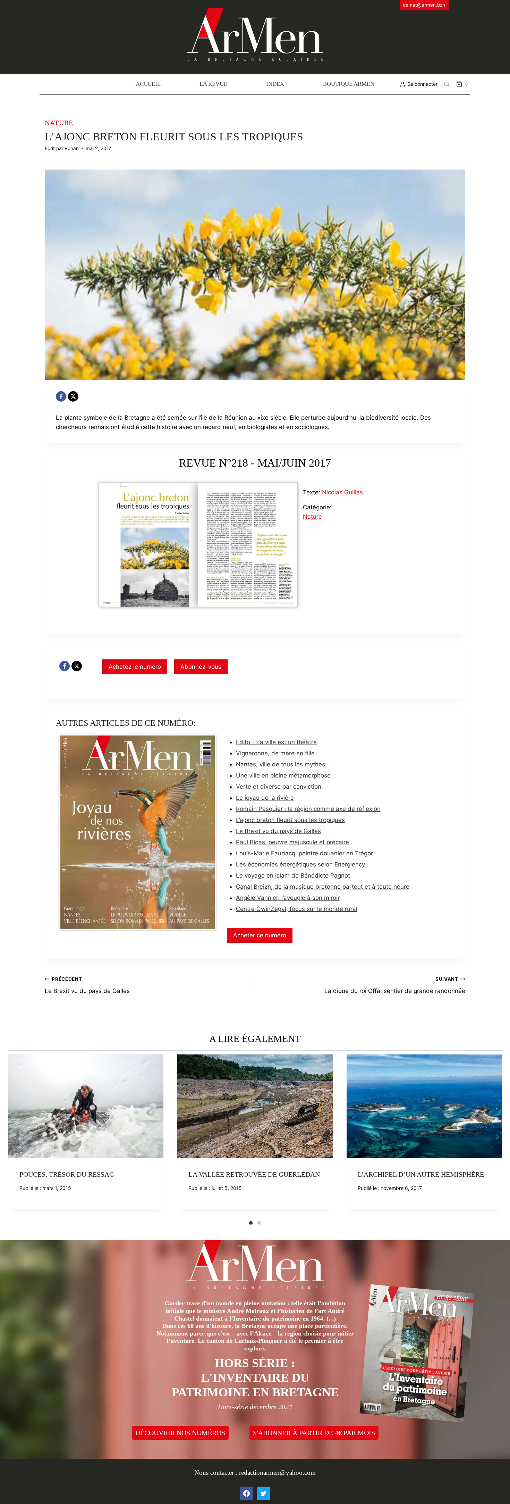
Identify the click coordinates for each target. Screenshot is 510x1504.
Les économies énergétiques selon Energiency (300, 864)
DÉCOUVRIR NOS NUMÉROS (180, 1433)
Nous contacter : (216, 1472)
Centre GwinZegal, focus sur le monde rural (296, 908)
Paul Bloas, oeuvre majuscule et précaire (292, 842)
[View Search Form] (447, 84)
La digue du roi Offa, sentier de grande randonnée (394, 985)
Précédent (13, 1136)
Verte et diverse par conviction (278, 786)
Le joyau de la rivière (265, 797)
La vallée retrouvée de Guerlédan (254, 1174)
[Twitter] (263, 1493)
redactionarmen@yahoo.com (277, 1472)
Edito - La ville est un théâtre (276, 742)
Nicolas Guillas (342, 492)
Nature (59, 122)
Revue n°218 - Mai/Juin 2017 (255, 463)
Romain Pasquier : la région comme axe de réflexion (308, 808)
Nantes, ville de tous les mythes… (283, 764)
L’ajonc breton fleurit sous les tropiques (290, 819)
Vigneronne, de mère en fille (275, 753)
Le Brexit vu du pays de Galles (278, 831)
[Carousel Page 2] (259, 1223)
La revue (213, 84)
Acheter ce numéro (259, 935)
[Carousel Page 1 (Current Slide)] (251, 1223)
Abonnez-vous (200, 666)
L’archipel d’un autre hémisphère (421, 1174)
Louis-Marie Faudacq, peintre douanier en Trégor (304, 853)
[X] (73, 396)
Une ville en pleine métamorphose (283, 775)
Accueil (148, 84)
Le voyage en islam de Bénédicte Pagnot (293, 875)
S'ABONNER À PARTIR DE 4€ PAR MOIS (314, 1433)
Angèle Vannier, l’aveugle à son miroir (288, 897)
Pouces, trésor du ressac (66, 1174)
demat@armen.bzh (424, 5)
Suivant (496, 1136)
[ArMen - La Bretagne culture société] (255, 34)
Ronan (72, 148)
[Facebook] (61, 396)
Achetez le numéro (135, 666)
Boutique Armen (348, 84)
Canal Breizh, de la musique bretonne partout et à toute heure (322, 886)
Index (275, 84)
